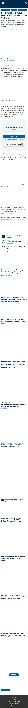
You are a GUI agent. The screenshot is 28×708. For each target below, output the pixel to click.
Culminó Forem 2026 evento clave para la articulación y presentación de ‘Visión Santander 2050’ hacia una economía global (14, 299)
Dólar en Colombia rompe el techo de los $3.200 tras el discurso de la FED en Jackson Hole (13, 558)
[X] (4, 60)
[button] (26, 3)
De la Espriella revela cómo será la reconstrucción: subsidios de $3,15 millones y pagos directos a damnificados (14, 596)
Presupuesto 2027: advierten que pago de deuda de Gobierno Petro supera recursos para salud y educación (13, 364)
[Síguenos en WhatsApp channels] (3, 241)
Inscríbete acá (5, 690)
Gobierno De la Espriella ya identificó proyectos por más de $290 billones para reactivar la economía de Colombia (13, 519)
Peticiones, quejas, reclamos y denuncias (14, 705)
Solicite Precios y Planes (14, 701)
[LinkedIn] (7, 60)
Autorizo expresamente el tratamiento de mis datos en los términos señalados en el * (14, 140)
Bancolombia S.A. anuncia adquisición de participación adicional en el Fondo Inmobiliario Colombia (13, 184)
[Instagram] (13, 655)
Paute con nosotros (14, 703)
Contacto (14, 697)
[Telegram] (13, 60)
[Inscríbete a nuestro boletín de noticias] (3, 236)
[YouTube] (17, 655)
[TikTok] (15, 655)
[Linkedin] (10, 655)
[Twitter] (8, 655)
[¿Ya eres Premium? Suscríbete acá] (3, 247)
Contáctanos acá (14, 674)
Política (14, 699)
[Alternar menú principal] (3, 3)
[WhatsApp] (1, 60)
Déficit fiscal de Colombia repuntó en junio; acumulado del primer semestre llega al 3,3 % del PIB (13, 321)
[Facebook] (10, 60)
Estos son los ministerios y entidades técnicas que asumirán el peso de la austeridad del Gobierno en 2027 (12, 444)
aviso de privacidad (18, 140)
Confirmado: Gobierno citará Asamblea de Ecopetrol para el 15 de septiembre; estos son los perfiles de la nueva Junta (13, 635)
